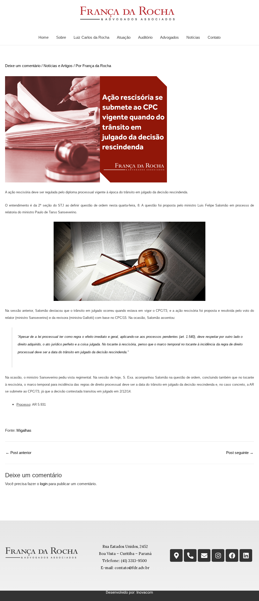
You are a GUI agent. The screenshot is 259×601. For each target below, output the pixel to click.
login (44, 484)
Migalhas (23, 430)
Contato (214, 37)
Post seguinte (239, 452)
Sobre (61, 37)
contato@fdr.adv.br (132, 567)
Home (43, 37)
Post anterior (18, 452)
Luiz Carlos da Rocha (91, 37)
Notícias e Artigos (58, 66)
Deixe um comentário (22, 66)
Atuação (124, 37)
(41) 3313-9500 (134, 560)
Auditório (145, 37)
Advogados (169, 37)
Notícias (193, 37)
